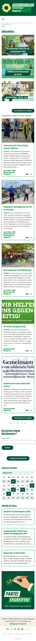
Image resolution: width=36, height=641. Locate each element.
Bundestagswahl (9, 172)
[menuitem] (5, 633)
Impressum (29, 634)
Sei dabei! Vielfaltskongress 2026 (16, 511)
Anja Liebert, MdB (9, 170)
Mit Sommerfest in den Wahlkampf (17, 270)
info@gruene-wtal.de (17, 624)
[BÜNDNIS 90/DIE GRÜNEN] (6, 8)
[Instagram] (11, 629)
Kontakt (10, 634)
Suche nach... (6, 438)
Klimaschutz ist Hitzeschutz (14, 553)
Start (3, 26)
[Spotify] (18, 629)
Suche (23, 634)
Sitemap (17, 634)
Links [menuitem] (26, 629)
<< (10, 423)
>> (25, 423)
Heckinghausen (9, 236)
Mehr (27, 174)
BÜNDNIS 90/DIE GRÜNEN (23, 5)
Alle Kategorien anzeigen (23, 111)
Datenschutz (18, 639)
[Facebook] (7, 629)
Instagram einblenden (18, 458)
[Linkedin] (15, 629)
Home (5, 634)
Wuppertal (7, 174)
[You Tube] (22, 629)
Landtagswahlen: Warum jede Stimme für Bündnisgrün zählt (15, 532)
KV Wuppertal (6, 24)
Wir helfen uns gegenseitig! (15, 326)
